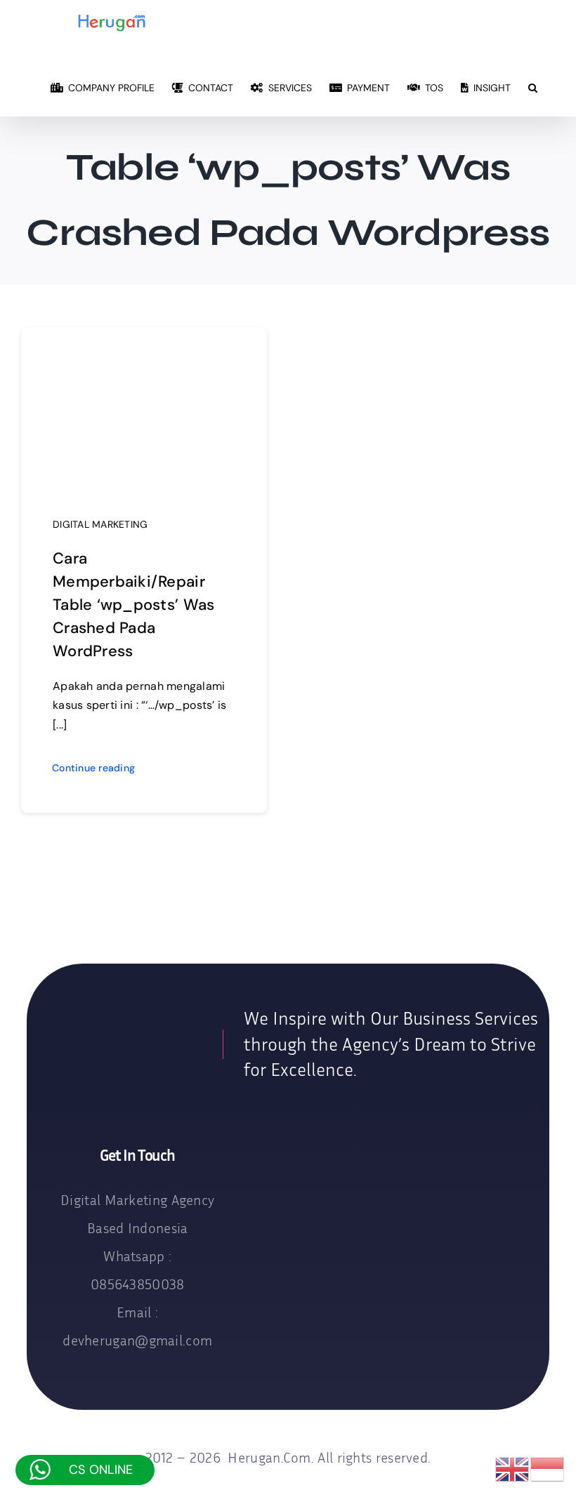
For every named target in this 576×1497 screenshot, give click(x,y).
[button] (532, 87)
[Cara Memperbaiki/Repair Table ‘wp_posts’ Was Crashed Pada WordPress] (144, 355)
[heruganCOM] (124, 1038)
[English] (512, 1469)
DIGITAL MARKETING (100, 524)
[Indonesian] (547, 1469)
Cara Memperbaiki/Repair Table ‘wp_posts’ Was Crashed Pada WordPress (133, 604)
